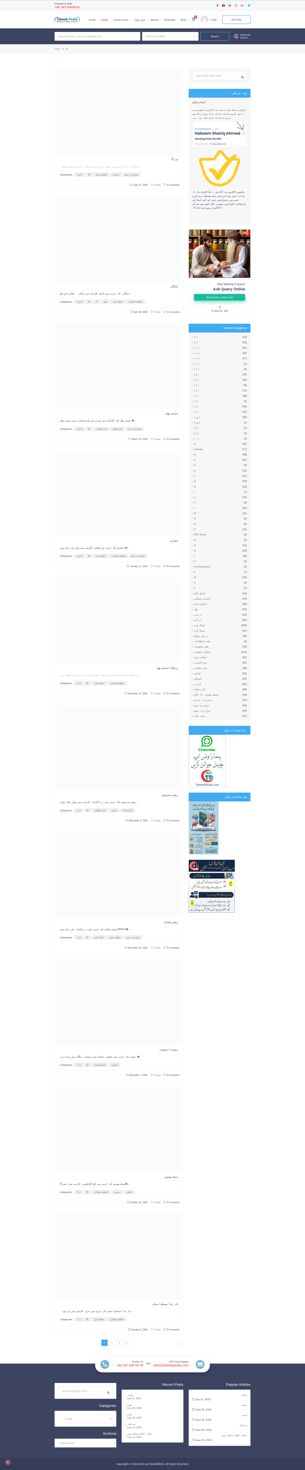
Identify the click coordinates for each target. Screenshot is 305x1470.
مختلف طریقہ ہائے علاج (206, 694)
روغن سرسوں (169, 794)
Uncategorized (202, 566)
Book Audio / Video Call (220, 297)
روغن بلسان (171, 922)
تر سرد (117, 1192)
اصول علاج (199, 593)
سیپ (129, 1404)
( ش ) (197, 422)
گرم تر (114, 1065)
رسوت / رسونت (168, 1049)
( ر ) (79, 810)
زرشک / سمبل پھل (167, 667)
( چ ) (196, 379)
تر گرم (116, 174)
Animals (198, 449)
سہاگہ (174, 159)
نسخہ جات (199, 716)
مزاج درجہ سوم (202, 710)
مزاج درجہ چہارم (203, 700)
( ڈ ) (196, 401)
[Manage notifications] (8, 1462)
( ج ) (196, 374)
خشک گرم (99, 937)
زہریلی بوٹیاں (201, 636)
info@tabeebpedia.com (171, 1365)
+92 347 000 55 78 (129, 1365)
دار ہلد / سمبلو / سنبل (165, 1303)
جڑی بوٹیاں (139, 19)
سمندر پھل (172, 413)
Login (214, 19)
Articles (155, 19)
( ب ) (196, 347)
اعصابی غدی (101, 174)
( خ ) (196, 390)
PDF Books (200, 534)
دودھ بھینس (171, 1176)
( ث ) (196, 363)
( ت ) (196, 358)
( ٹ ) (196, 369)
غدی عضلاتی (101, 429)
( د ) (78, 1192)
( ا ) (196, 342)
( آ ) (196, 337)
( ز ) (79, 683)
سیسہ (130, 1395)
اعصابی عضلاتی (101, 1192)
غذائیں (114, 810)
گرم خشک (117, 429)
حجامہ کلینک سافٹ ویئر (139, 1433)
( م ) (196, 433)
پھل (105, 301)
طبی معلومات (201, 646)
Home (92, 19)
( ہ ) (196, 438)
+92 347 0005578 (67, 7)
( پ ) (196, 353)
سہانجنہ (131, 1424)
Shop (183, 19)
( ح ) (196, 385)
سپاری (174, 540)
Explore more (120, 19)
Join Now (236, 19)
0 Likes (157, 185)
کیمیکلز (198, 678)
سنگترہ (173, 286)
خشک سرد (117, 301)
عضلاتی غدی (115, 937)
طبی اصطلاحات (202, 641)
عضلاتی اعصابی (135, 301)
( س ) (79, 174)
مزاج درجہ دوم (131, 174)
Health (104, 19)
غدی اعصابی (99, 1065)
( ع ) (196, 427)
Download (169, 19)
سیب (129, 1414)
